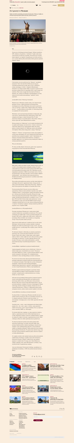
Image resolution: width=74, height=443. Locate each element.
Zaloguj (61, 5)
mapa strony (12, 433)
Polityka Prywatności (22, 413)
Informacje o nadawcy (23, 416)
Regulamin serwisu (22, 415)
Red (13, 48)
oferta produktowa (13, 434)
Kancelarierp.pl (21, 425)
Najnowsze (27, 361)
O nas (11, 413)
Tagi (35, 361)
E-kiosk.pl (20, 421)
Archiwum (11, 424)
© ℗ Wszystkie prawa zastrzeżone (18, 355)
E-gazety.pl (21, 422)
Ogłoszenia (12, 422)
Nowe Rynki (23, 385)
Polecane (20, 361)
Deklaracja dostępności (23, 418)
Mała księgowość (22, 424)
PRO (40, 5)
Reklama (11, 421)
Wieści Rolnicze (22, 426)
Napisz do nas (12, 415)
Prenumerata (12, 423)
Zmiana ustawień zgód (23, 414)
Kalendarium (19, 433)
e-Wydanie (54, 5)
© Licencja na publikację (16, 354)
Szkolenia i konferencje (14, 431)
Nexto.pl (20, 423)
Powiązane (12, 361)
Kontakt (11, 414)
